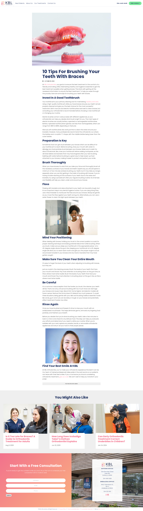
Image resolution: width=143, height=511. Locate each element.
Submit (9, 495)
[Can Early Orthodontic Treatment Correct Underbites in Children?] (118, 420)
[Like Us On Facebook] (106, 495)
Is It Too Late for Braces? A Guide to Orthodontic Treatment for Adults (20, 439)
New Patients (19, 3)
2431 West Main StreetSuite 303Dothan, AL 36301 (107, 473)
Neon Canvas (101, 509)
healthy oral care (92, 102)
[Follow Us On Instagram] (108, 495)
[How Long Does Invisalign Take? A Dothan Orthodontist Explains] (71, 420)
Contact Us (51, 3)
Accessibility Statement (87, 509)
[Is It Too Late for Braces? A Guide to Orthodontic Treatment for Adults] (25, 420)
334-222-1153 (107, 491)
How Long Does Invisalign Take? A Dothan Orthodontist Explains (66, 439)
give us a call (63, 377)
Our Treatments (40, 3)
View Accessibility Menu (73, 509)
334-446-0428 (122, 3)
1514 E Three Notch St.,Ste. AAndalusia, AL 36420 (107, 486)
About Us (29, 3)
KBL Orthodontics (50, 85)
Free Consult (135, 3)
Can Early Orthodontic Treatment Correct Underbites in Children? (111, 439)
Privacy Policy (62, 509)
